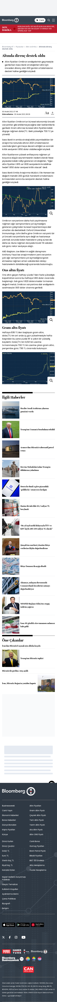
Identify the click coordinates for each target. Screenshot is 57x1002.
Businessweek (8, 805)
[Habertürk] (6, 951)
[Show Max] (40, 959)
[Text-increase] (47, 113)
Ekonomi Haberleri (10, 815)
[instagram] (16, 938)
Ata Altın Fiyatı (36, 829)
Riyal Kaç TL (7, 865)
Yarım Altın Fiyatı (37, 825)
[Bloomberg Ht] (39, 951)
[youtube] (23, 938)
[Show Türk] (34, 959)
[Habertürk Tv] (17, 951)
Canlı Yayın (7, 810)
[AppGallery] (37, 924)
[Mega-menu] (53, 20)
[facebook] (9, 938)
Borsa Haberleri (9, 820)
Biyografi (6, 903)
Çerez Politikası (9, 898)
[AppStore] (8, 924)
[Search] (49, 20)
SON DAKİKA (6, 28)
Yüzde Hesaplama (38, 870)
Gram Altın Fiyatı (37, 810)
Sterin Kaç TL (8, 860)
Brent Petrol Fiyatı (38, 851)
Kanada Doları (8, 870)
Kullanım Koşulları (10, 889)
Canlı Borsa (35, 841)
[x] (3, 938)
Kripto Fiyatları (8, 829)
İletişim (5, 908)
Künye (5, 834)
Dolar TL (5, 851)
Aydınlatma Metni (10, 894)
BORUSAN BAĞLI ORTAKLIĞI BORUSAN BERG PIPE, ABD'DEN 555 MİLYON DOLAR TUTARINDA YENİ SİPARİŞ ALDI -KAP (36, 29)
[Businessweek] (13, 959)
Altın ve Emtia (31, 47)
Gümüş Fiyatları (37, 846)
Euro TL (5, 855)
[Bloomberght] (10, 20)
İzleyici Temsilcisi (10, 884)
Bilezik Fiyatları (36, 855)
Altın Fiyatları (35, 805)
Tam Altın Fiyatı (37, 820)
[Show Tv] (28, 959)
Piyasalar (19, 47)
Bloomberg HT (8, 47)
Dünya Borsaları (9, 825)
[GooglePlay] (23, 924)
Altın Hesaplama (37, 865)
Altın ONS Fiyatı (36, 834)
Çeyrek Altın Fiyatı (38, 815)
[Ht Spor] (26, 951)
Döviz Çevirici (8, 846)
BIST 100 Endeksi (37, 860)
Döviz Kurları (7, 841)
